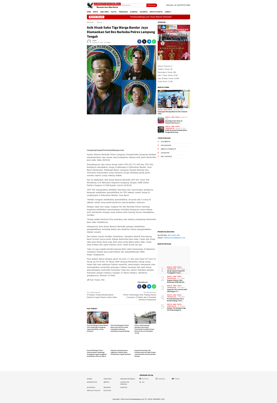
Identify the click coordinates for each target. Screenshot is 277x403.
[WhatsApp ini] (154, 41)
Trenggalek (169, 128)
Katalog (107, 390)
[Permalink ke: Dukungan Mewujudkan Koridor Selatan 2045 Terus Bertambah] (174, 99)
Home (89, 379)
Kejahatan (166, 145)
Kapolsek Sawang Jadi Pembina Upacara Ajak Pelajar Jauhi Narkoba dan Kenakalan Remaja (145, 353)
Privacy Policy (93, 390)
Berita (160, 110)
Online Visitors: (164, 66)
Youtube (177, 378)
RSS (143, 382)
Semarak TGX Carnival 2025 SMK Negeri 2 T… (177, 290)
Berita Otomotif (168, 149)
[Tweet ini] (144, 41)
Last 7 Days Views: (165, 75)
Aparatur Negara (124, 383)
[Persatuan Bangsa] (104, 5)
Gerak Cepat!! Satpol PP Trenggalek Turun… (176, 272)
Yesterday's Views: (165, 72)
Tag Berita (165, 141)
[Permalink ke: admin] (89, 41)
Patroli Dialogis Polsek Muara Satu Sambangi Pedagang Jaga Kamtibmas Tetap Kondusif (97, 328)
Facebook (145, 378)
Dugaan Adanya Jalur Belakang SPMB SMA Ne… (176, 281)
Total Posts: (163, 81)
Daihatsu (165, 153)
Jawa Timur (167, 110)
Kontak (123, 387)
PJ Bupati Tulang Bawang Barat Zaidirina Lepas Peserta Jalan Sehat (102, 295)
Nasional (91, 387)
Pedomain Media (127, 379)
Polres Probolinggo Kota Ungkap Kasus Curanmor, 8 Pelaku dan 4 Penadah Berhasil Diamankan (139, 296)
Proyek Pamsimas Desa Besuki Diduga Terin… (175, 300)
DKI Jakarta (166, 156)
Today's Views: (164, 69)
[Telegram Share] (149, 41)
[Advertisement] (121, 132)
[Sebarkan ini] (139, 41)
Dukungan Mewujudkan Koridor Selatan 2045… (172, 113)
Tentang (107, 379)
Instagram (161, 378)
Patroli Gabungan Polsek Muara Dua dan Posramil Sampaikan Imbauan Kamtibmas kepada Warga (120, 328)
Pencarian (151, 5)
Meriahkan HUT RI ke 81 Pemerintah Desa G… (174, 122)
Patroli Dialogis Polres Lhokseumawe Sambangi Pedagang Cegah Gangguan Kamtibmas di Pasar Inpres (97, 353)
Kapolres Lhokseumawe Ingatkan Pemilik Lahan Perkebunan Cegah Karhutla (121, 352)
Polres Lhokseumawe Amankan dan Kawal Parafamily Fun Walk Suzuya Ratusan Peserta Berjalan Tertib (144, 329)
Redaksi (107, 387)
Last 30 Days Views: (166, 78)
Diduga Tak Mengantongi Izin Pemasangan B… (176, 309)
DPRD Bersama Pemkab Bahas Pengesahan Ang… (176, 131)
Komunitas (92, 382)
